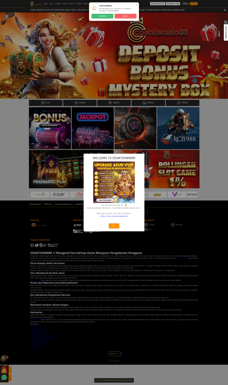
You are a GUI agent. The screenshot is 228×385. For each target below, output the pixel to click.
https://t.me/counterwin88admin (114, 216)
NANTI (126, 16)
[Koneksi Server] (5, 359)
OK (114, 226)
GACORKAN (102, 16)
